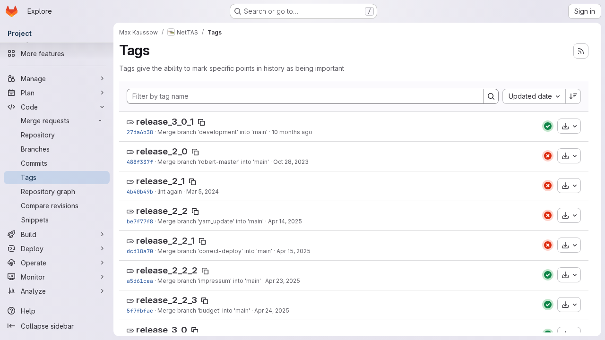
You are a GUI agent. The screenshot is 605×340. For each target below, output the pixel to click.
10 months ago (292, 132)
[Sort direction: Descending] (573, 96)
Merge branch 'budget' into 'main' (203, 310)
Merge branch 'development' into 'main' (212, 132)
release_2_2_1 (165, 240)
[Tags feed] (580, 51)
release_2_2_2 (167, 270)
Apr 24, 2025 (271, 310)
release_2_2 (162, 210)
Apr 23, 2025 (282, 280)
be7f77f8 (140, 221)
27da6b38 (140, 132)
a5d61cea (140, 280)
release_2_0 (162, 151)
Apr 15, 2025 (294, 251)
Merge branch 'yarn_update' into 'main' (210, 221)
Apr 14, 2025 (285, 221)
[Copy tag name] (201, 122)
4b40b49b (140, 191)
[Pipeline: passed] (547, 126)
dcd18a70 (140, 251)
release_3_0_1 (165, 121)
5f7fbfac (140, 310)
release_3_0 (161, 329)
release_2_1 (160, 181)
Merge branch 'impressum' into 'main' (209, 280)
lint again (169, 191)
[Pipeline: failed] (547, 156)
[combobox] (533, 96)
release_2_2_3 (166, 300)
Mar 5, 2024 (202, 191)
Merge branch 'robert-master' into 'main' (213, 161)
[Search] (491, 96)
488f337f (140, 161)
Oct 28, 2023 (291, 161)
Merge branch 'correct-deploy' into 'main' (214, 251)
